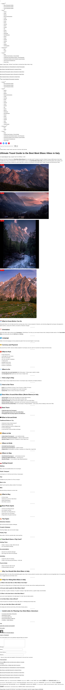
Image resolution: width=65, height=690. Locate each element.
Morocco (5, 31)
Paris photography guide (4, 684)
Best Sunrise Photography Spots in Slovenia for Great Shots (12, 71)
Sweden (5, 44)
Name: (1, 649)
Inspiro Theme (35, 689)
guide (1, 625)
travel (10, 625)
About (5, 54)
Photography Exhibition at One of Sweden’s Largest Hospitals (14, 137)
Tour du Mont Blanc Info (7, 616)
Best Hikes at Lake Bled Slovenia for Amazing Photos (10, 69)
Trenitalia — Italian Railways (7, 620)
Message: (2, 646)
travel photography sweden (14, 686)
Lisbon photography (2, 682)
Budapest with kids (23, 680)
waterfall (13, 625)
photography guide (29, 684)
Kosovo (5, 30)
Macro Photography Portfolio (8, 5)
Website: (1, 654)
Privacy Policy (6, 140)
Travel (3, 10)
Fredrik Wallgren (4, 156)
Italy (4, 28)
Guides (5, 50)
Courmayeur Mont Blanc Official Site (9, 613)
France (5, 22)
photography (23, 684)
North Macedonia (7, 113)
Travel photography (7, 686)
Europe (5, 99)
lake (59, 680)
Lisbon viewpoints (14, 682)
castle (28, 680)
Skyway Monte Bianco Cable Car (8, 618)
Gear (4, 49)
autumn (6, 680)
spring (45, 684)
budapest (19, 680)
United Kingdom (6, 45)
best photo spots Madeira (13, 680)
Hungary (5, 27)
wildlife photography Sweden (30, 686)
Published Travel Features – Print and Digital (11, 55)
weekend (23, 686)
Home (1, 64)
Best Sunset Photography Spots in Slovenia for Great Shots (12, 74)
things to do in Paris (61, 684)
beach (8, 680)
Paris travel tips (18, 684)
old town (58, 682)
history (47, 680)
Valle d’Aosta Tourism (6, 615)
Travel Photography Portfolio (8, 8)
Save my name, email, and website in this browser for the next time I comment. (17, 657)
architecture (2, 680)
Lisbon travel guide (9, 682)
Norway (5, 36)
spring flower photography (50, 684)
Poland (5, 116)
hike (3, 625)
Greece (5, 25)
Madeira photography (30, 682)
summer (55, 684)
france (38, 680)
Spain (5, 42)
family (35, 680)
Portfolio (3, 3)
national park (41, 682)
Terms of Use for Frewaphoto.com (9, 60)
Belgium (5, 93)
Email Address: (3, 652)
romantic (34, 684)
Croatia (5, 96)
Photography (4, 47)
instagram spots (52, 680)
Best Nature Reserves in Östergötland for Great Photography (12, 66)
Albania (5, 11)
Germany (5, 24)
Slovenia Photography (40, 684)
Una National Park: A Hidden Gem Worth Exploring (10, 665)
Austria (5, 13)
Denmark (5, 19)
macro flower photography (21, 682)
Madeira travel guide (35, 682)
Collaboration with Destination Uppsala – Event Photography (14, 57)
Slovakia (5, 41)
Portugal (5, 39)
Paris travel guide (12, 684)
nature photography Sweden (48, 682)
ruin (37, 684)
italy (57, 680)
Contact (3, 52)
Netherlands (6, 33)
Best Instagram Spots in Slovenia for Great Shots (10, 76)
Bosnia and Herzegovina (8, 16)
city (30, 680)
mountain (6, 625)
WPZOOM (41, 689)
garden (40, 680)
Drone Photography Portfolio (8, 6)
